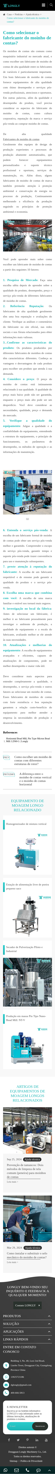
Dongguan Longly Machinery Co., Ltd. (27, 1452)
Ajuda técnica (32, 14)
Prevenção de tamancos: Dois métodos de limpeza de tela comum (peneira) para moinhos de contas (26, 1170)
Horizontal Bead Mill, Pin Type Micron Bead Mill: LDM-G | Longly (28, 740)
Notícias (19, 14)
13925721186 (17, 1377)
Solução (11, 1324)
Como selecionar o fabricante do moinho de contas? (28, 20)
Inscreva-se (40, 1426)
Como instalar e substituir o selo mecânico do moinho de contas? (27, 1255)
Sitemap (13, 1461)
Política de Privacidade (31, 1461)
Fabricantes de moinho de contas (21, 139)
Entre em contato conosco (19, 1349)
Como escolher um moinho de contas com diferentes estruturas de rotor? (33, 760)
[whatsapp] (5, 1470)
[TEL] (27, 1470)
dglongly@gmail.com (21, 1385)
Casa (9, 14)
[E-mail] (16, 1470)
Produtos (12, 1316)
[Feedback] (38, 1470)
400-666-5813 (17, 1393)
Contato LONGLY (25, 1305)
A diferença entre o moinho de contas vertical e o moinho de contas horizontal (35, 779)
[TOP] (49, 1470)
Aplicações (13, 1331)
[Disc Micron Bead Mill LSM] (27, 492)
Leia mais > (12, 1181)
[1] (27, 519)
